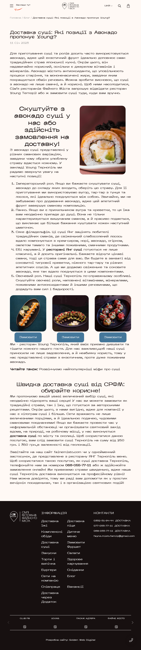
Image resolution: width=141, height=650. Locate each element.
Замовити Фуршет (76, 544)
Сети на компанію (49, 578)
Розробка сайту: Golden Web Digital (70, 640)
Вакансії (75, 586)
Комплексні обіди (51, 534)
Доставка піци (75, 523)
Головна (16, 18)
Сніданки (75, 570)
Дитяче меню (73, 534)
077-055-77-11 (103, 526)
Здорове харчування (77, 561)
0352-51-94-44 (103, 521)
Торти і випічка (48, 561)
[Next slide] (133, 623)
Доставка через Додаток (50, 597)
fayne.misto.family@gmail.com (105, 536)
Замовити (28, 337)
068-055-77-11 (78, 465)
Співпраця (50, 586)
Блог (28, 18)
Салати (73, 553)
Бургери (48, 570)
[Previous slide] (8, 623)
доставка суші (23, 436)
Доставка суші (50, 544)
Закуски (48, 553)
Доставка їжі (50, 523)
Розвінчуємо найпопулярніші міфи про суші (79, 369)
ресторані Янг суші (64, 249)
